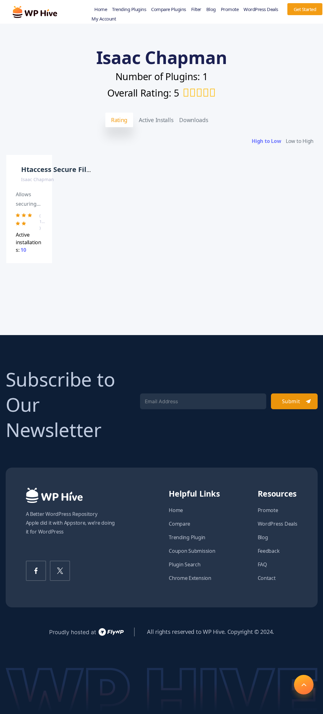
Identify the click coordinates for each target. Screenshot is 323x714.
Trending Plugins (129, 9)
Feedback (269, 550)
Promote (230, 9)
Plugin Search (185, 564)
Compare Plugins (168, 9)
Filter (196, 9)
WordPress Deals (261, 9)
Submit (291, 401)
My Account (103, 18)
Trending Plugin (187, 537)
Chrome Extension (190, 578)
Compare (179, 523)
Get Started (305, 9)
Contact (267, 578)
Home (100, 9)
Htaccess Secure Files (57, 169)
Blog (211, 9)
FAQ (262, 564)
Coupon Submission (192, 550)
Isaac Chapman (37, 179)
